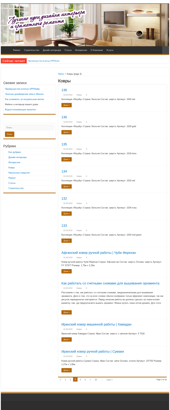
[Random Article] (165, 50)
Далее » (66, 105)
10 (96, 379)
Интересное (81, 50)
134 (64, 171)
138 (64, 90)
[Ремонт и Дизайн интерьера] (85, 25)
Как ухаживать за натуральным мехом (24, 99)
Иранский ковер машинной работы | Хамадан (96, 324)
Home (61, 74)
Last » (110, 379)
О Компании (97, 50)
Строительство (31, 50)
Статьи (68, 50)
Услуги (109, 50)
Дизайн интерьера (52, 50)
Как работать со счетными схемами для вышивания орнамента (110, 283)
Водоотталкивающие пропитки (20, 109)
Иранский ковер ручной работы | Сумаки (92, 351)
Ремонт (16, 50)
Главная (6, 49)
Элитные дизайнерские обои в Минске (24, 94)
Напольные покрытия (19, 172)
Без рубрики (14, 152)
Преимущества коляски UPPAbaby (44, 61)
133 (64, 225)
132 (64, 198)
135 (64, 144)
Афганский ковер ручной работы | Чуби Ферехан (98, 252)
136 (64, 117)
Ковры (79, 95)
